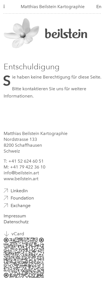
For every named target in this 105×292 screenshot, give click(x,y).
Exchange (21, 205)
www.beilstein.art (21, 178)
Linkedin (19, 190)
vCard (17, 233)
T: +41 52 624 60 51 (24, 161)
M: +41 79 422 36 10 (24, 167)
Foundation (22, 198)
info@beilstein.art (21, 172)
